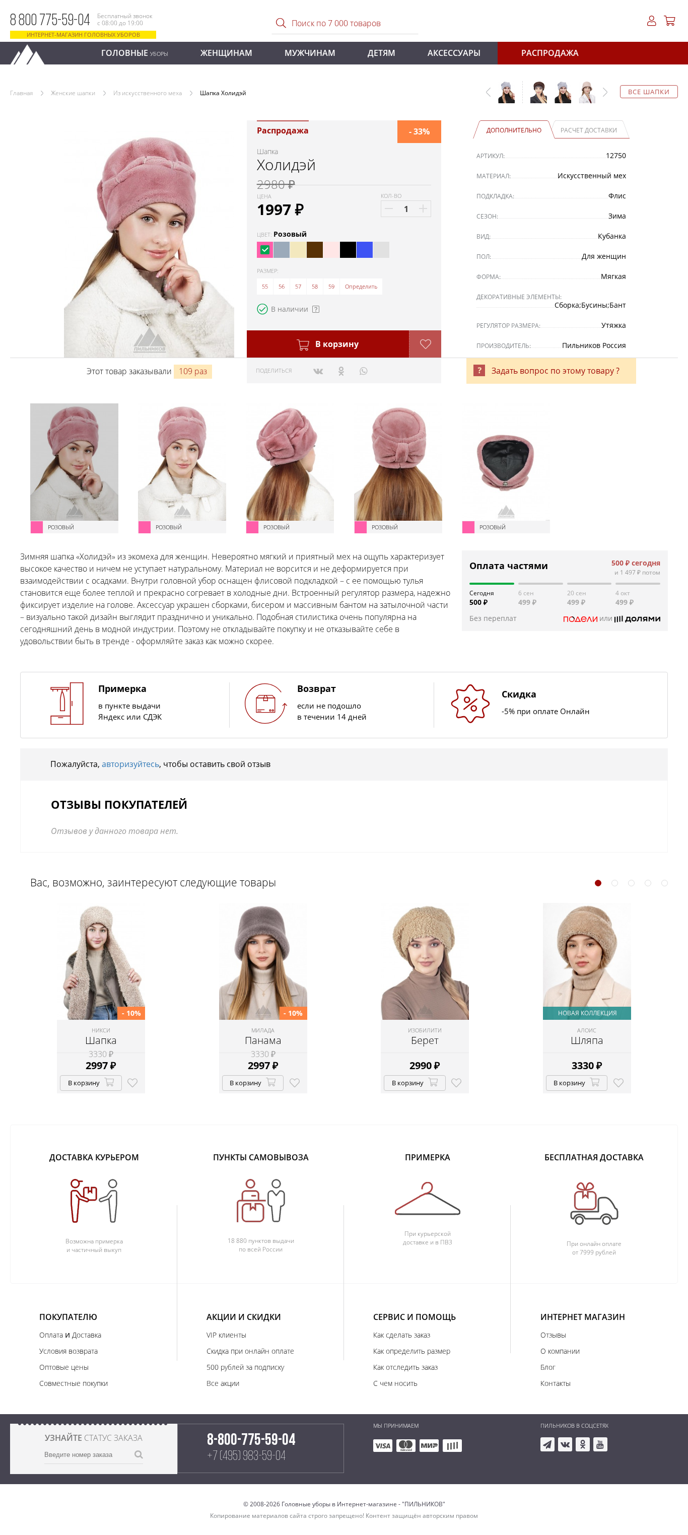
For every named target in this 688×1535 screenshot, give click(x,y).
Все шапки (649, 91)
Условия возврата (68, 1351)
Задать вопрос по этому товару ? (556, 370)
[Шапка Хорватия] (559, 97)
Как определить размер (411, 1351)
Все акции (223, 1383)
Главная (21, 93)
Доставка (86, 1335)
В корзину (336, 344)
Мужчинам (310, 52)
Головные (134, 52)
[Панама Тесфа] (583, 97)
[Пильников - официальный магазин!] (31, 51)
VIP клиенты (226, 1335)
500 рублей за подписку (245, 1367)
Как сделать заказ (401, 1335)
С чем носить (395, 1383)
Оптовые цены (64, 1367)
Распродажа (550, 52)
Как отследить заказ (405, 1367)
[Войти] (651, 21)
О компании (560, 1351)
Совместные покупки (73, 1383)
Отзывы (553, 1335)
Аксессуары (454, 52)
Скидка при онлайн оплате (250, 1351)
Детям (381, 52)
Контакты (555, 1383)
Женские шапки (73, 93)
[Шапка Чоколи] (535, 97)
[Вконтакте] (318, 371)
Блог (548, 1367)
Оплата (51, 1335)
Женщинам (226, 52)
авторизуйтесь (130, 764)
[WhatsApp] (363, 371)
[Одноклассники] (341, 371)
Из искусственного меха (147, 93)
